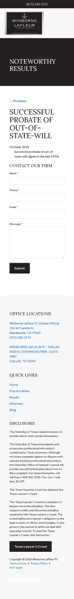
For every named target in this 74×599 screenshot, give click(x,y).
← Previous (17, 101)
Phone (14, 190)
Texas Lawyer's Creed (30, 546)
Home (13, 384)
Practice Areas (19, 391)
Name (14, 173)
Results (14, 397)
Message (16, 224)
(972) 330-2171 (37, 4)
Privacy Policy (39, 563)
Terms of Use (17, 563)
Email (13, 207)
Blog (12, 410)
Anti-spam (15, 567)
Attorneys (16, 403)
